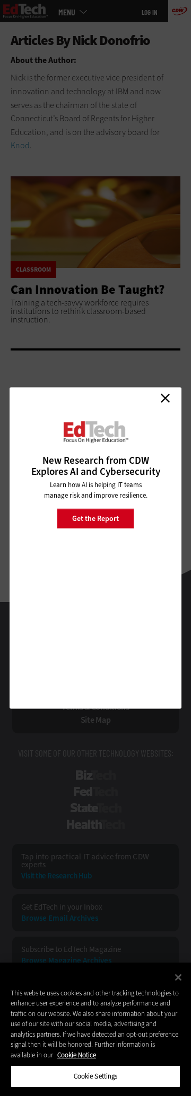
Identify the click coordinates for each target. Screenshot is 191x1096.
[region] (95, 1029)
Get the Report (95, 518)
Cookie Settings (96, 1076)
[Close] (178, 977)
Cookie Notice (76, 1054)
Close (165, 398)
